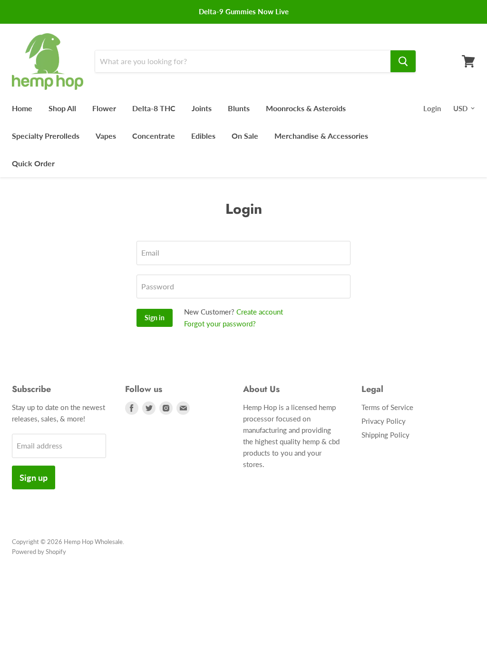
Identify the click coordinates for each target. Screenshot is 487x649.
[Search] (403, 61)
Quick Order (33, 163)
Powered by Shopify (39, 551)
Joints (202, 108)
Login (432, 108)
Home (22, 108)
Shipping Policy (385, 434)
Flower (104, 108)
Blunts (239, 108)
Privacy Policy (383, 421)
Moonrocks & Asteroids (306, 108)
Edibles (203, 135)
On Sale (245, 135)
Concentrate (153, 135)
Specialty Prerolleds (45, 135)
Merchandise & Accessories (321, 135)
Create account (259, 311)
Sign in (155, 318)
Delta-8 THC (153, 108)
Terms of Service (387, 407)
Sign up (33, 477)
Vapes (106, 135)
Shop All (62, 108)
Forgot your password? (220, 323)
